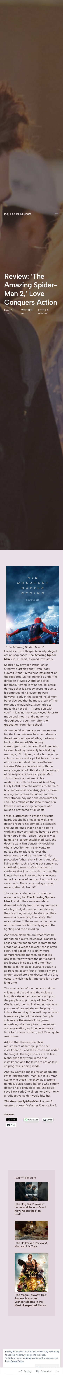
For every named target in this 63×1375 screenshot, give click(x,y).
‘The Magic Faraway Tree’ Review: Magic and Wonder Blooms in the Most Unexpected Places (31, 1300)
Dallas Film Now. (17, 214)
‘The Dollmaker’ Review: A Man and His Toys (31, 1244)
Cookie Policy (17, 1361)
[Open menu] (57, 214)
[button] (32, 605)
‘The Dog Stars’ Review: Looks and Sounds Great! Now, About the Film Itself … (30, 1209)
